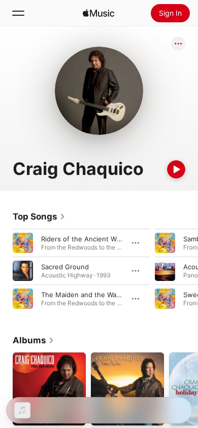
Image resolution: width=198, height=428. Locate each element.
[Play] (176, 169)
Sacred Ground (65, 267)
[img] (98, 13)
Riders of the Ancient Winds (85, 239)
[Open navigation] (18, 13)
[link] (39, 216)
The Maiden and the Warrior (85, 295)
